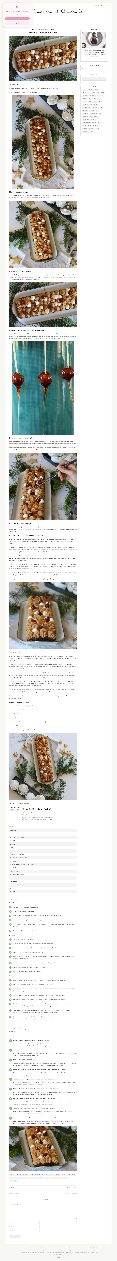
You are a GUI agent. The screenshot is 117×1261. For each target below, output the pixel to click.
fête (63, 1174)
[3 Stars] (26, 812)
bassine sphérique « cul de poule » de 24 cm (23, 706)
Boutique (55, 22)
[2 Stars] (24, 812)
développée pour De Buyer (30, 527)
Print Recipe (15, 809)
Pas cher (85, 116)
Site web (11, 1231)
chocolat (37, 1174)
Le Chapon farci (14, 1193)
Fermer (17, 23)
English (95, 22)
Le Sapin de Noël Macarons (69, 1193)
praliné (66, 1177)
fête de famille (71, 1174)
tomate (85, 128)
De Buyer (44, 1174)
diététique (97, 98)
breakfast (86, 92)
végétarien (86, 131)
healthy (85, 110)
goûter (41, 1177)
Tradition (91, 128)
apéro (97, 89)
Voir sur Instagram (17, 19)
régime (94, 122)
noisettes (52, 1177)
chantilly (25, 1174)
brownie (12, 1174)
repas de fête (13, 1181)
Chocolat (34, 29)
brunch (93, 92)
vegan (98, 128)
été (92, 131)
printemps (86, 119)
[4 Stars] (27, 812)
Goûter (52, 29)
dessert (58, 1174)
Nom (10, 1222)
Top (58, 1257)
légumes (85, 113)
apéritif (91, 89)
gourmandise (33, 1177)
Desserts (41, 29)
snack (84, 125)
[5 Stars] (29, 812)
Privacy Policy (83, 22)
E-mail (11, 1226)
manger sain (93, 113)
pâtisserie (59, 1177)
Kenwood (92, 110)
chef (32, 1174)
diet (90, 98)
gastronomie (18, 1177)
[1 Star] (23, 812)
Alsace (85, 89)
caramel (19, 1174)
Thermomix (96, 125)
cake (98, 92)
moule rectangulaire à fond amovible (29, 529)
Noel (46, 1177)
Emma (12, 1187)
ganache (85, 104)
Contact (84, 68)
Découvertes (67, 22)
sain (99, 122)
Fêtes (46, 29)
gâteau (26, 1177)
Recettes (42, 22)
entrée (85, 101)
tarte (89, 125)
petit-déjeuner (94, 116)
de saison (51, 1174)
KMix (97, 110)
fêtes (11, 1177)
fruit (90, 101)
